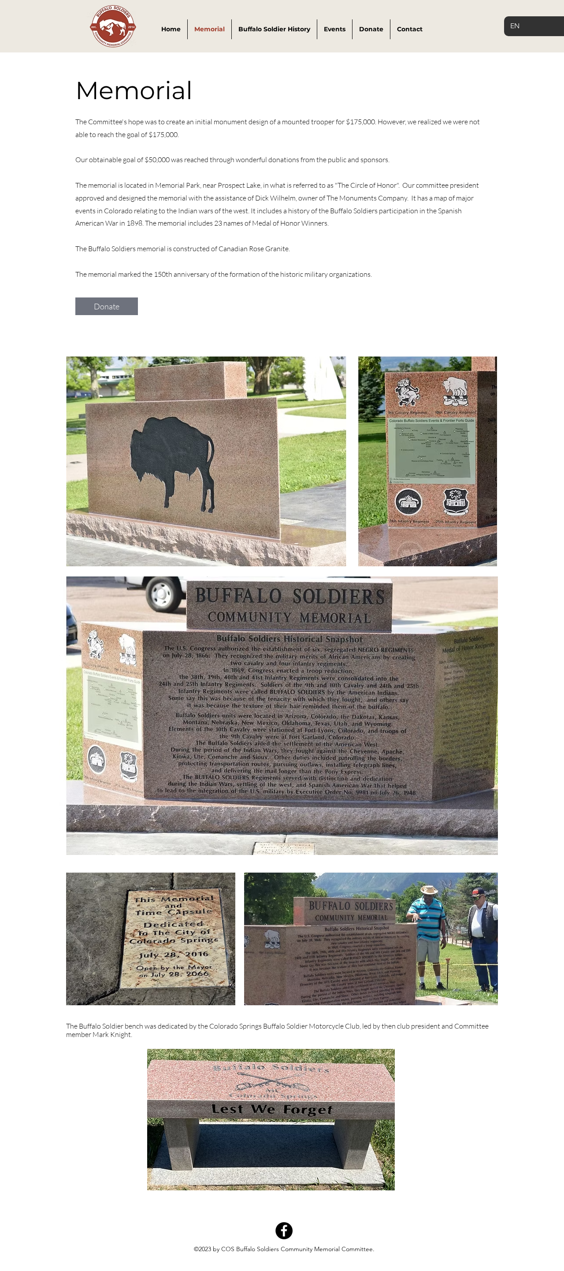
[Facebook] (284, 1230)
